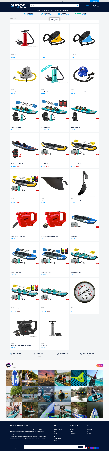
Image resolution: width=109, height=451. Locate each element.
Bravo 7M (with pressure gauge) (17, 91)
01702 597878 (48, 1)
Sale (72, 10)
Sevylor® (12, 53)
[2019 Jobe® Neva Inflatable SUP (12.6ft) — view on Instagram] (46, 394)
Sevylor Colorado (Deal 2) (16, 200)
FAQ (54, 436)
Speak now (95, 1)
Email (55, 1)
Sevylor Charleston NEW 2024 (17, 163)
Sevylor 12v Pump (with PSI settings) (78, 91)
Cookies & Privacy (73, 434)
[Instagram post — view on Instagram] (14, 378)
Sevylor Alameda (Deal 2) (46, 127)
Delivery (55, 433)
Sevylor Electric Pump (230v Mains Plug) (49, 236)
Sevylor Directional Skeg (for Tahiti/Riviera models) (81, 200)
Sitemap (55, 440)
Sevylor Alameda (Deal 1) (16, 127)
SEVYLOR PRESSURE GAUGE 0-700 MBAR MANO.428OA (82, 308)
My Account (72, 429)
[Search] (78, 5)
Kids (52, 10)
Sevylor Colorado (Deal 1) (76, 163)
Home (11, 18)
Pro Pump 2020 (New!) (45, 91)
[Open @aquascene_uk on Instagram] (8, 365)
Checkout (72, 427)
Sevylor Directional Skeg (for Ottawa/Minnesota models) (52, 200)
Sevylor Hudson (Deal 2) (46, 272)
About (55, 431)
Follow (100, 365)
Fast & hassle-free (47, 14)
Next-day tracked (30, 14)
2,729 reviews (84, 14)
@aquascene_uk (17, 364)
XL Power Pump (44, 345)
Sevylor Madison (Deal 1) (75, 272)
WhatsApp (61, 1)
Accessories (58, 10)
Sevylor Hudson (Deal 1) (16, 272)
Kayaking (38, 10)
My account (85, 6)
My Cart (71, 431)
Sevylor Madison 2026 (45, 308)
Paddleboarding (45, 10)
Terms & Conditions (57, 438)
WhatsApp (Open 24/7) (58, 429)
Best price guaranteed (65, 14)
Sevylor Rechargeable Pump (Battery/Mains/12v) (21, 345)
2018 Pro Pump (14, 54)
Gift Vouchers (66, 10)
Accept (80, 447)
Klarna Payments (73, 433)
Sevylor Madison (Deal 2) (16, 308)
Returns (55, 434)
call (93, 355)
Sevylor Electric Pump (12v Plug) (18, 236)
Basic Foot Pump (74, 54)
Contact (55, 427)
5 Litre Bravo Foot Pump (46, 54)
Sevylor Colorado (44, 163)
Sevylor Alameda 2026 (75, 127)
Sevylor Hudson (74, 236)
